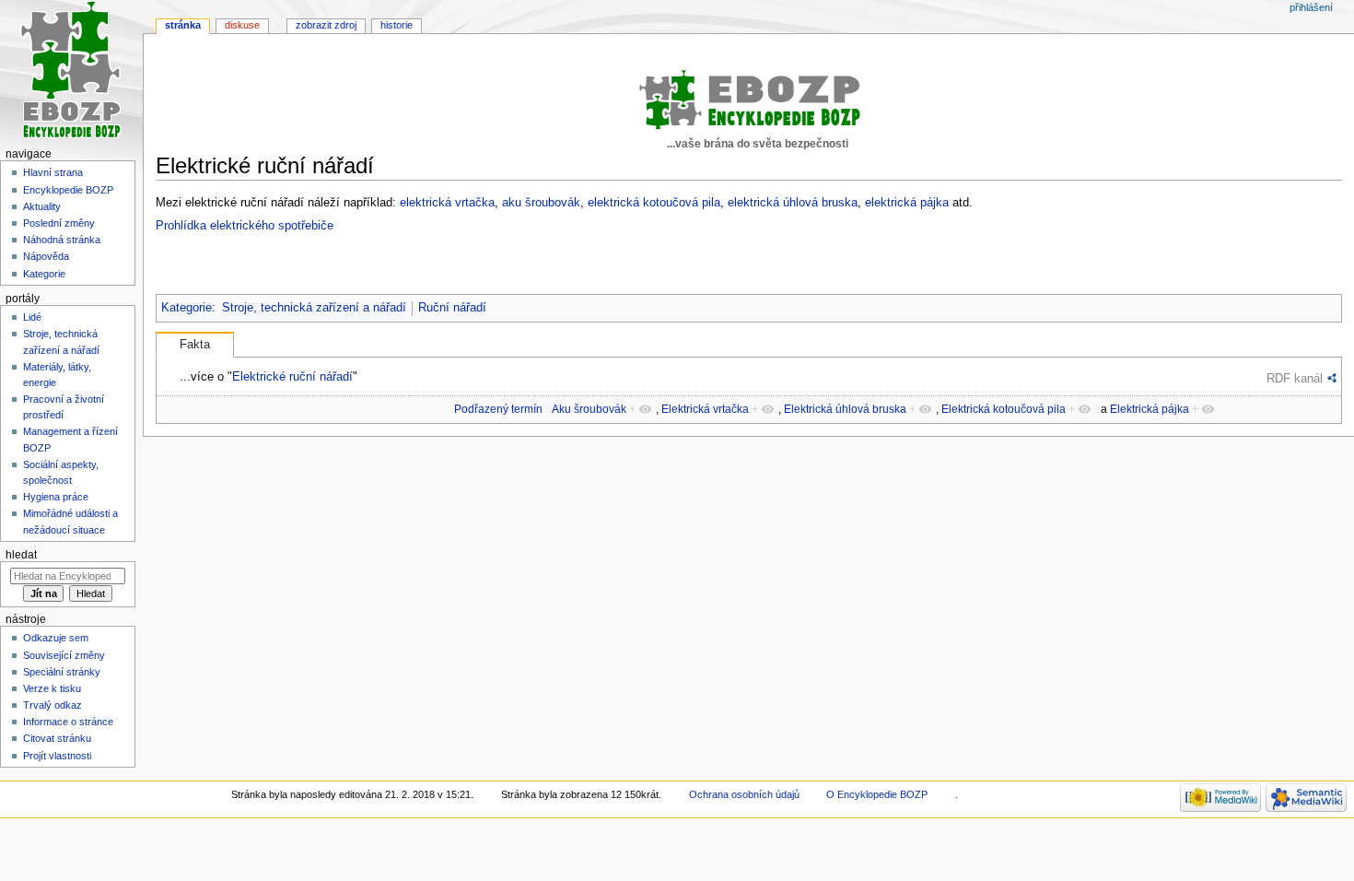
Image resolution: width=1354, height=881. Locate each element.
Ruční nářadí (452, 307)
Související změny (64, 655)
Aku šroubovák (589, 409)
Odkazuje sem (55, 637)
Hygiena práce (55, 496)
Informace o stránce (68, 721)
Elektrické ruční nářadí (292, 376)
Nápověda (46, 256)
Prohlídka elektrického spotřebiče (244, 225)
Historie (396, 24)
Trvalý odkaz (52, 705)
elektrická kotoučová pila (654, 202)
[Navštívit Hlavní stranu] (71, 71)
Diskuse (242, 24)
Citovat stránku (57, 738)
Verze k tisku (52, 688)
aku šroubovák (541, 202)
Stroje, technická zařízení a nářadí (314, 307)
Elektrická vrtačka (705, 409)
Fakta (195, 344)
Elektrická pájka (1149, 409)
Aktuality (42, 206)
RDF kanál (1294, 378)
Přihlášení (1311, 7)
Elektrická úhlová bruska (845, 409)
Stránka (183, 24)
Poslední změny (59, 223)
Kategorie (186, 307)
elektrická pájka (907, 202)
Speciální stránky (61, 671)
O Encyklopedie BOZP (877, 794)
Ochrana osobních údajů (744, 794)
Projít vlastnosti (57, 755)
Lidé (32, 317)
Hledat (21, 554)
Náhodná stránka (61, 239)
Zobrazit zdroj (326, 24)
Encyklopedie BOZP (68, 189)
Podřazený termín (498, 409)
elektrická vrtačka (447, 202)
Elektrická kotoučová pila (1003, 409)
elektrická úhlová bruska (793, 202)
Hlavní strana (53, 172)
